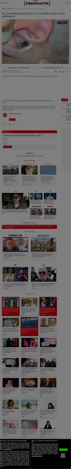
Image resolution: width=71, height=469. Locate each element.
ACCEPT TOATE (63, 449)
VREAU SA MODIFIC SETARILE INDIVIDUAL (63, 455)
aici (9, 459)
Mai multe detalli (8, 449)
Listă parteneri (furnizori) (37, 456)
